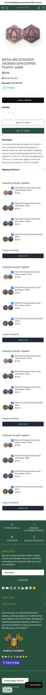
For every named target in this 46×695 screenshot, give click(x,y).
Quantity (6, 107)
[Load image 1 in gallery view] (23, 33)
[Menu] (2, 7)
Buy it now (23, 131)
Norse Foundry (11, 78)
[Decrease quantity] (4, 112)
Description (7, 140)
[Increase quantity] (13, 112)
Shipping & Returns (10, 169)
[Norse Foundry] (23, 7)
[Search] (7, 7)
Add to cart (23, 122)
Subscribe (23, 580)
